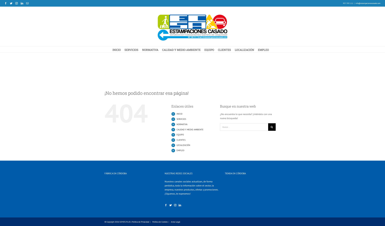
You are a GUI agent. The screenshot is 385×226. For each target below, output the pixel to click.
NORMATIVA (182, 124)
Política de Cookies (160, 222)
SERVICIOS (181, 119)
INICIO (179, 113)
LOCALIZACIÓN (183, 145)
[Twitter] (170, 205)
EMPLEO (180, 150)
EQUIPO (180, 134)
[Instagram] (175, 205)
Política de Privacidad (140, 222)
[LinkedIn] (180, 205)
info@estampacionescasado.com (368, 3)
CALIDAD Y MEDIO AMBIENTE (190, 129)
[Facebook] (166, 205)
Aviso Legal (175, 222)
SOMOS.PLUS (125, 222)
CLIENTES (181, 140)
